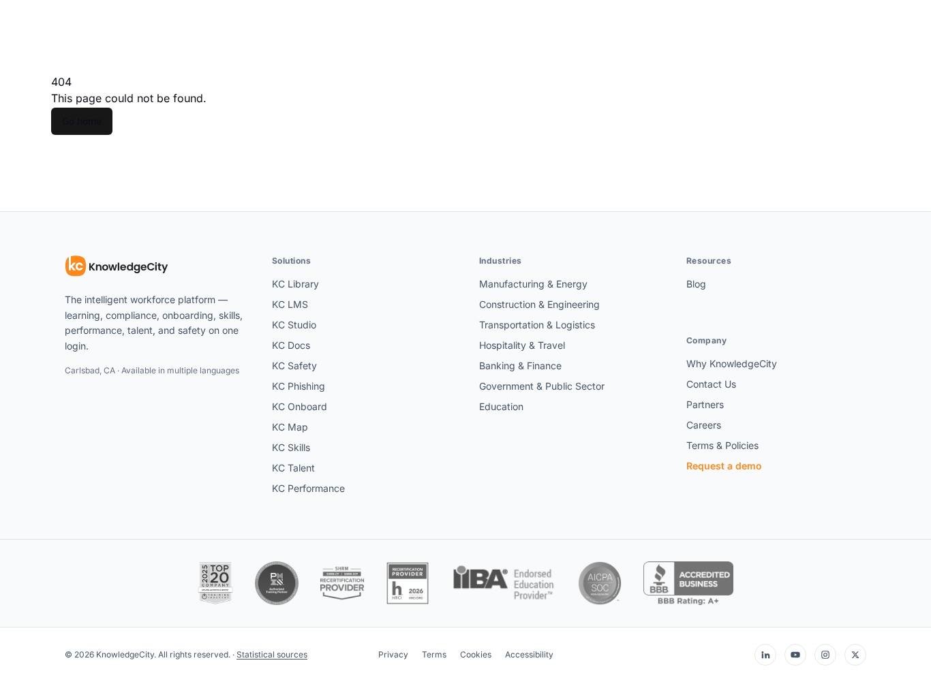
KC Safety (294, 365)
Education (501, 406)
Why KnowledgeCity (731, 363)
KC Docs (291, 345)
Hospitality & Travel (522, 345)
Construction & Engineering (539, 304)
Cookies (475, 654)
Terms (434, 654)
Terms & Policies (722, 445)
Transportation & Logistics (537, 324)
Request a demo (724, 465)
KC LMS (290, 304)
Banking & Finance (520, 365)
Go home (82, 121)
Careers (703, 425)
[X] (855, 655)
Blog (696, 284)
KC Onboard (299, 406)
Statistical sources (271, 654)
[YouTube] (795, 655)
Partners (705, 404)
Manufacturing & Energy (533, 284)
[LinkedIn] (765, 655)
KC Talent (293, 468)
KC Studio (294, 324)
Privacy (393, 654)
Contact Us (711, 384)
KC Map (290, 427)
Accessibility (529, 654)
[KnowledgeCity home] (117, 266)
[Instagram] (825, 655)
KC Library (295, 284)
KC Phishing (298, 386)
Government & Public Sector (542, 386)
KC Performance (308, 488)
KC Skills (291, 447)
